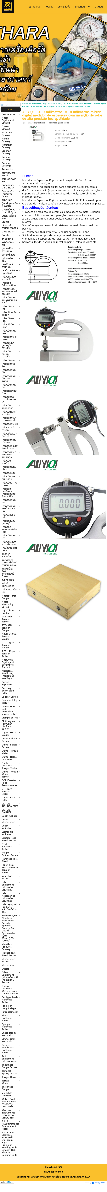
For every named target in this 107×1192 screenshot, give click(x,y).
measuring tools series (38, 123)
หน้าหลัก (26, 104)
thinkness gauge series (59, 123)
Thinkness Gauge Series (43, 104)
